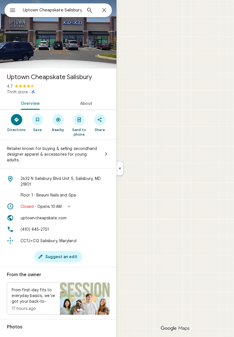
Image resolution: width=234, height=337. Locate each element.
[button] (58, 206)
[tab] (29, 103)
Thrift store (17, 92)
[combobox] (52, 10)
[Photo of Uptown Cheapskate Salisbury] (58, 34)
